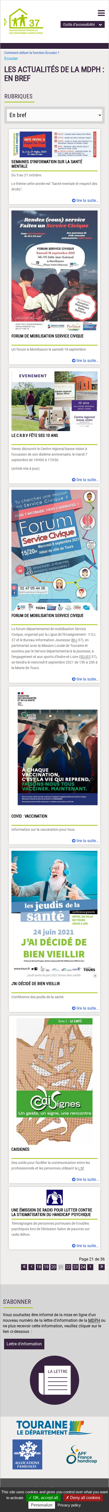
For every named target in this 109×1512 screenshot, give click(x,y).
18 (39, 1267)
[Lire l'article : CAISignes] (54, 1099)
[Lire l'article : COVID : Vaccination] (54, 765)
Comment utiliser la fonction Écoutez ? (31, 53)
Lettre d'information (24, 1343)
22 (68, 1267)
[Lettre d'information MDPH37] (54, 1404)
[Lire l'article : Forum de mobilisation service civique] (54, 286)
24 (83, 1267)
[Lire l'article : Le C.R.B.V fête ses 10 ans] (54, 425)
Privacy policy (69, 1505)
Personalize (41, 1505)
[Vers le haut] (99, 1484)
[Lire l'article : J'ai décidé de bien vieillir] (54, 930)
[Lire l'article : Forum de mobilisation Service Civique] (54, 585)
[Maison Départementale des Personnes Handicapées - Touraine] (23, 32)
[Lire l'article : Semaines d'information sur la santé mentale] (54, 166)
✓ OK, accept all (43, 1498)
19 (46, 1267)
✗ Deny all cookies (83, 1498)
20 (53, 1267)
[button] (101, 13)
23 (75, 1267)
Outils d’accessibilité (79, 25)
